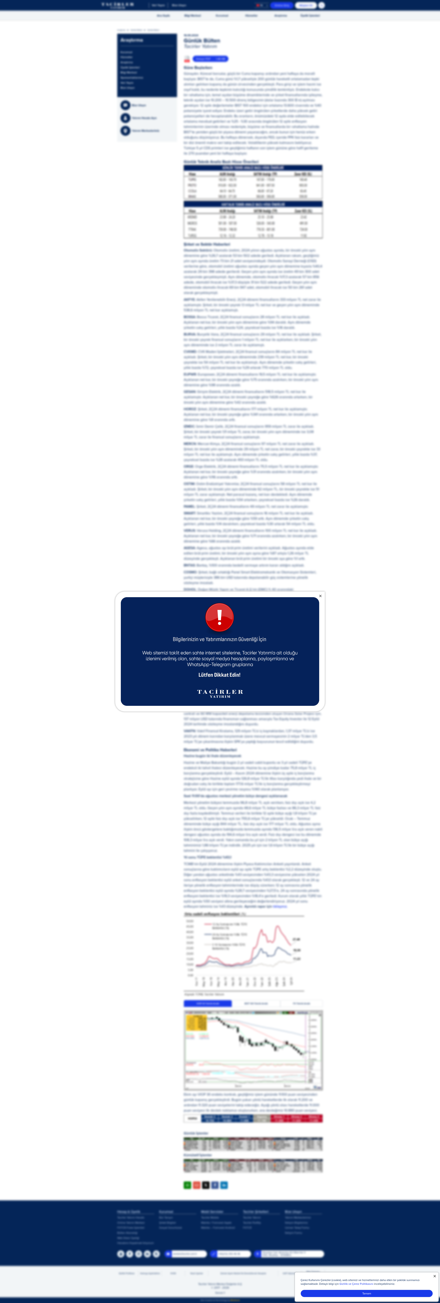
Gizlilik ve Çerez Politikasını (356, 1284)
